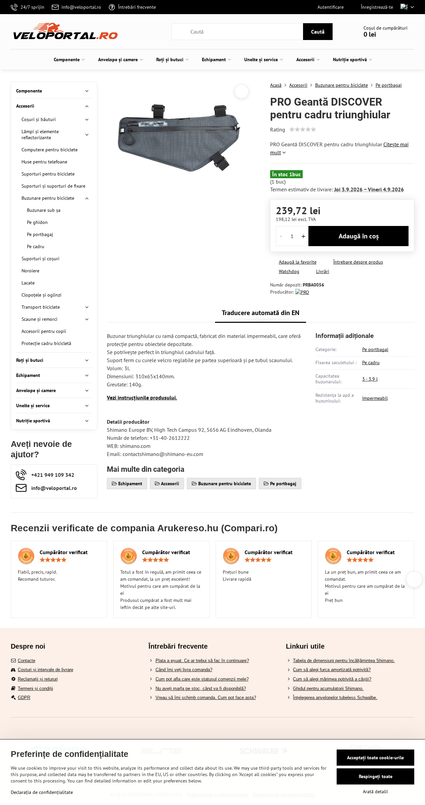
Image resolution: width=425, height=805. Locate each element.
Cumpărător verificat (64, 552)
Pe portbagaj (375, 349)
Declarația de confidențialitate (42, 792)
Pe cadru (371, 362)
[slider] (302, 129)
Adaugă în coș (359, 236)
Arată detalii (375, 792)
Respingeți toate (375, 776)
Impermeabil (375, 398)
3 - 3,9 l (370, 379)
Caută (318, 31)
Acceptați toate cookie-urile (375, 758)
